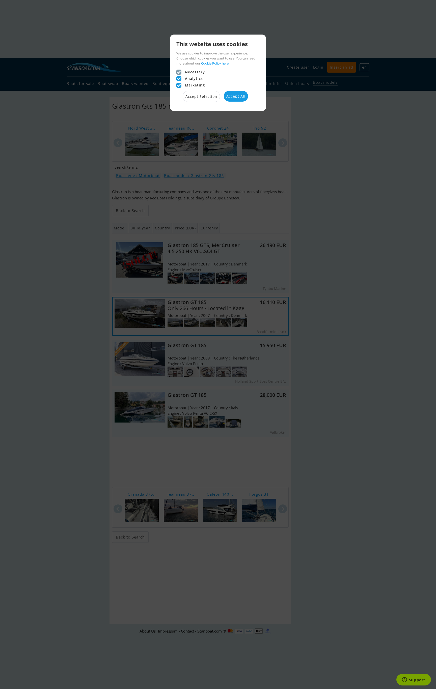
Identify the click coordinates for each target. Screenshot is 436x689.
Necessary (195, 72)
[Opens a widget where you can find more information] (413, 680)
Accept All (236, 96)
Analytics (194, 78)
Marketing (195, 85)
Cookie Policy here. (215, 63)
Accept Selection (201, 96)
